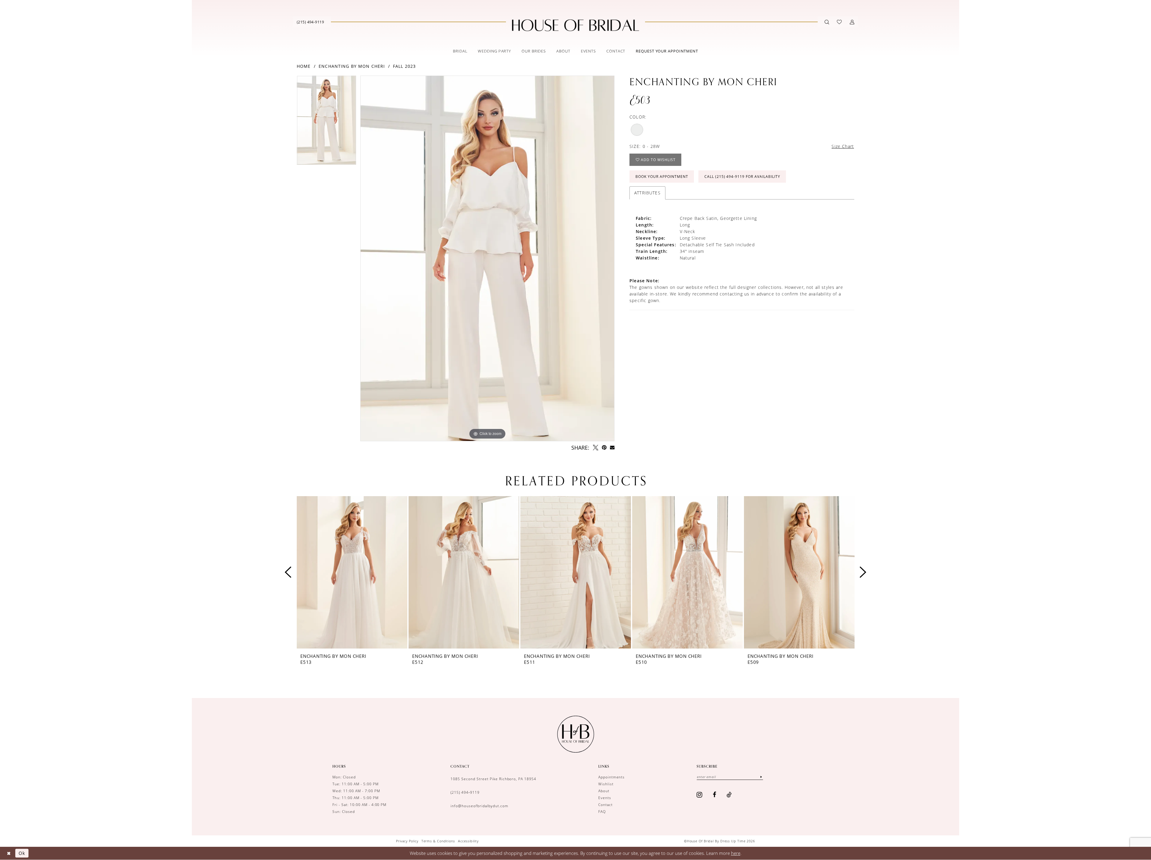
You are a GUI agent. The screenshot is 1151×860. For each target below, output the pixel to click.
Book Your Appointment (661, 176)
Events (604, 797)
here (735, 853)
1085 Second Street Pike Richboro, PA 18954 (493, 778)
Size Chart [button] (842, 146)
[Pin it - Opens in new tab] (604, 447)
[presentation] (352, 572)
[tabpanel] (326, 122)
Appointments (611, 777)
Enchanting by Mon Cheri (352, 66)
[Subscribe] (761, 777)
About (603, 790)
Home (304, 66)
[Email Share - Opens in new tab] (612, 447)
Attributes (647, 193)
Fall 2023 (404, 66)
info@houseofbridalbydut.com (479, 805)
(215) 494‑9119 (465, 792)
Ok (22, 853)
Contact (605, 804)
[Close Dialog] (9, 853)
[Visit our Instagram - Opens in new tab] (700, 794)
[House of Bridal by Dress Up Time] (575, 25)
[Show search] (827, 22)
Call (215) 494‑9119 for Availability (742, 176)
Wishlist (606, 784)
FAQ (602, 811)
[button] (852, 22)
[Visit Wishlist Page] (839, 22)
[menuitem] (310, 21)
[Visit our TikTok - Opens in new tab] (729, 795)
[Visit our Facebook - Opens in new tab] (714, 795)
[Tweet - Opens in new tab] (595, 447)
